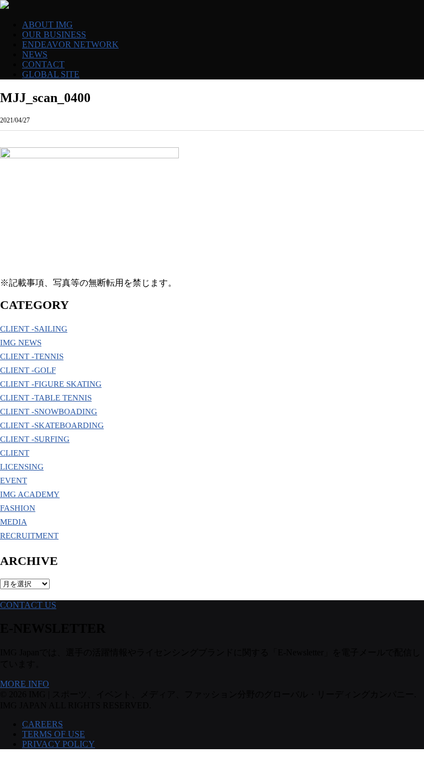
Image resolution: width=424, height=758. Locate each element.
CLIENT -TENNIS (31, 356)
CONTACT (43, 64)
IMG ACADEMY (30, 494)
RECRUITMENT (29, 535)
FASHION (17, 508)
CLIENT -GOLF (28, 370)
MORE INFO (24, 683)
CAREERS (42, 724)
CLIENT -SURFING (35, 439)
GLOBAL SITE (51, 74)
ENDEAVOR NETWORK (70, 44)
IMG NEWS (20, 342)
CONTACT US (28, 605)
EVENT (13, 480)
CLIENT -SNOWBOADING (48, 411)
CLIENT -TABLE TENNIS (46, 397)
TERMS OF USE (53, 734)
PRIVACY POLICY (58, 744)
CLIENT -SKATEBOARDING (52, 425)
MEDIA (13, 521)
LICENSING (22, 466)
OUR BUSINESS (54, 34)
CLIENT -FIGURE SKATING (51, 384)
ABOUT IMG (47, 24)
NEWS (34, 54)
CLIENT (14, 453)
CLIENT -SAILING (33, 328)
